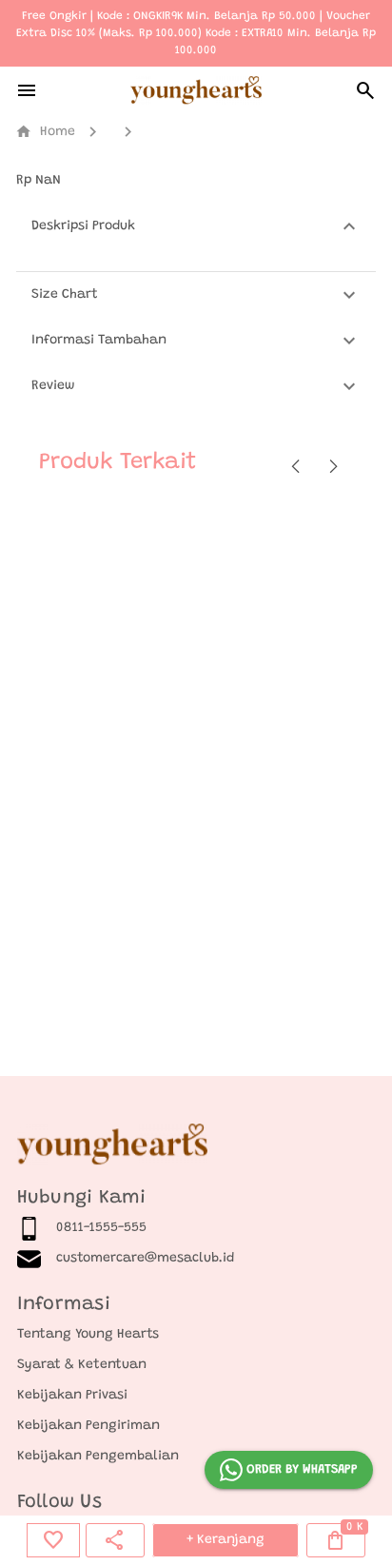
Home (45, 131)
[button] (196, 226)
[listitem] (196, 1228)
